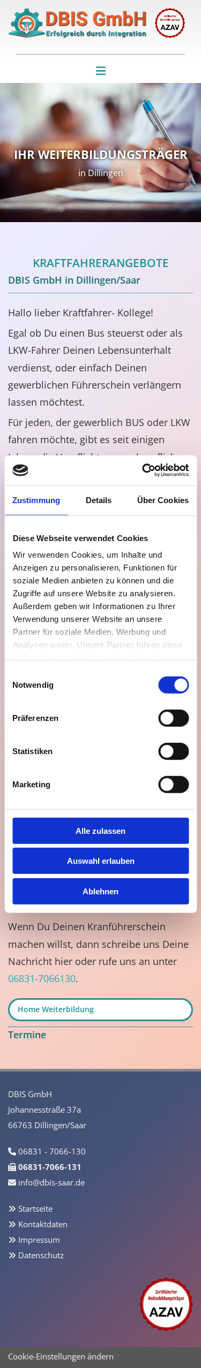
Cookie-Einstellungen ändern (61, 1356)
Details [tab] (99, 499)
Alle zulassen (100, 830)
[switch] (173, 717)
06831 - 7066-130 (52, 1151)
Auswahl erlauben (101, 860)
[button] (100, 71)
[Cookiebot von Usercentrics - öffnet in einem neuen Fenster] (143, 470)
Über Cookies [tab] (163, 499)
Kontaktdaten (43, 1224)
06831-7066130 (42, 978)
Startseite (35, 1208)
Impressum (39, 1239)
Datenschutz (41, 1255)
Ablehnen (100, 890)
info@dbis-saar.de (51, 1182)
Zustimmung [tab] (36, 499)
